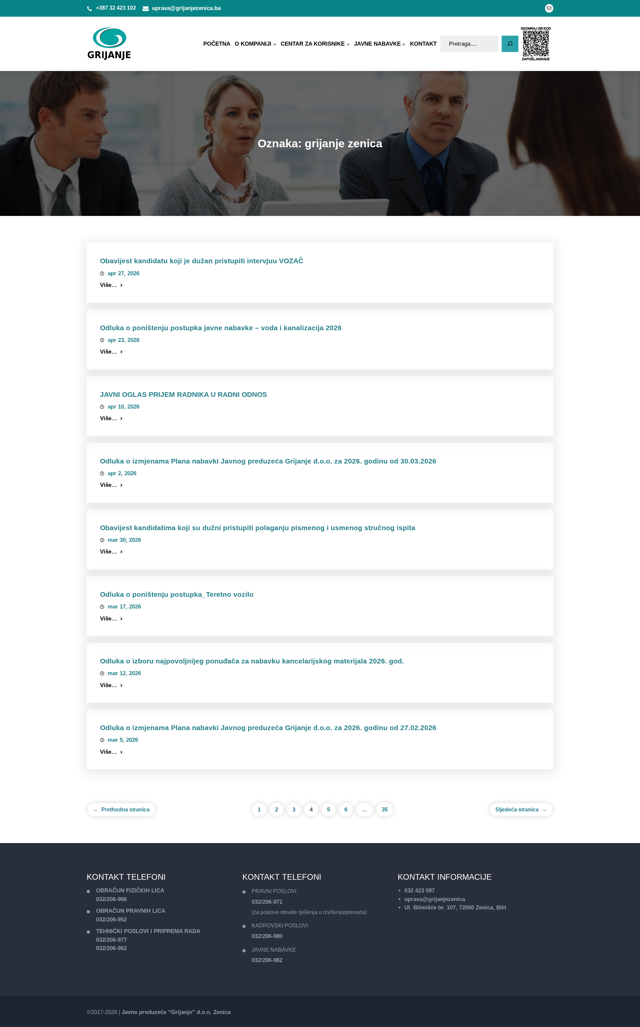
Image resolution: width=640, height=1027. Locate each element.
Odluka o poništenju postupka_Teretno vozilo (177, 594)
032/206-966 (111, 899)
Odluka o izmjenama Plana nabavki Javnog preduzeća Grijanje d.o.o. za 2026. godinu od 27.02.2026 (268, 727)
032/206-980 (267, 936)
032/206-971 (267, 902)
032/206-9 (108, 919)
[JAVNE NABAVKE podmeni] (403, 43)
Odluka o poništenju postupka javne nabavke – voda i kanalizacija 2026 (221, 328)
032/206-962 (111, 948)
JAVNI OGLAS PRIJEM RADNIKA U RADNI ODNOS (183, 394)
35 (385, 809)
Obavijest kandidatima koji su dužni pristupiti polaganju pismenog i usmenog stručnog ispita (257, 527)
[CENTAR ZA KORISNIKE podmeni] (348, 43)
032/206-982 (267, 960)
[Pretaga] (510, 44)
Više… (108, 285)
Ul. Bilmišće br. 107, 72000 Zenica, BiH (455, 907)
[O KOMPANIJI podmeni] (274, 43)
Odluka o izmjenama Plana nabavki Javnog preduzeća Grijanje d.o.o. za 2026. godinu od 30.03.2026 (268, 461)
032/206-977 (111, 940)
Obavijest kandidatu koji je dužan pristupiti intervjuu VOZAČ (201, 261)
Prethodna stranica (121, 809)
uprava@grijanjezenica (434, 899)
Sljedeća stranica (521, 809)
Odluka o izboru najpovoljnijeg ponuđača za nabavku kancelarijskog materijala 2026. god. (252, 661)
